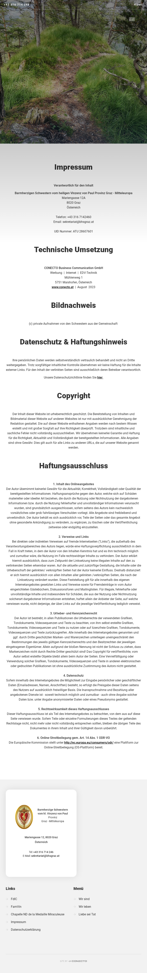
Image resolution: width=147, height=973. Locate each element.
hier (100, 377)
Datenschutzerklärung (26, 929)
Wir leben (85, 906)
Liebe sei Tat (87, 914)
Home (138, 4)
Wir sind (84, 899)
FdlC (14, 899)
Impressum (18, 922)
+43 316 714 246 (17, 4)
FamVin (16, 906)
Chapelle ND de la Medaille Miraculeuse (37, 914)
